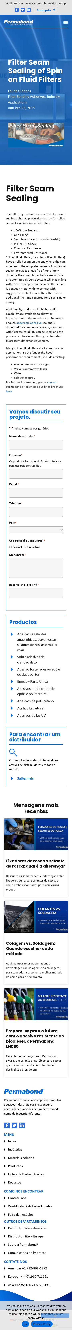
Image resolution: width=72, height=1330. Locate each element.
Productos (15, 1166)
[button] (46, 10)
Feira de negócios (20, 1214)
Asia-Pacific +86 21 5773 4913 (29, 1284)
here (9, 391)
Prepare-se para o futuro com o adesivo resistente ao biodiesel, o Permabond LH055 (35, 1038)
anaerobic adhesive (29, 323)
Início (12, 1141)
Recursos (14, 1182)
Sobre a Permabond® (23, 1244)
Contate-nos (17, 1198)
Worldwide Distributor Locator (30, 1206)
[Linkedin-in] (29, 10)
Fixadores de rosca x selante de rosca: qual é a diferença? (35, 863)
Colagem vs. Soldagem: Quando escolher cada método (30, 948)
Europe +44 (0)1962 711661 (28, 1276)
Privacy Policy (42, 1324)
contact (52, 382)
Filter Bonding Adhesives (26, 96)
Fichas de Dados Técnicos (26, 1174)
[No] (55, 1315)
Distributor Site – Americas (20, 3)
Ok (25, 1324)
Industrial (32, 547)
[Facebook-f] (17, 10)
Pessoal (16, 547)
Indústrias (15, 1149)
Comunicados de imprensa (27, 1252)
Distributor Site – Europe (52, 3)
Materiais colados (21, 1157)
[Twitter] (23, 10)
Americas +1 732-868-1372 (27, 1268)
